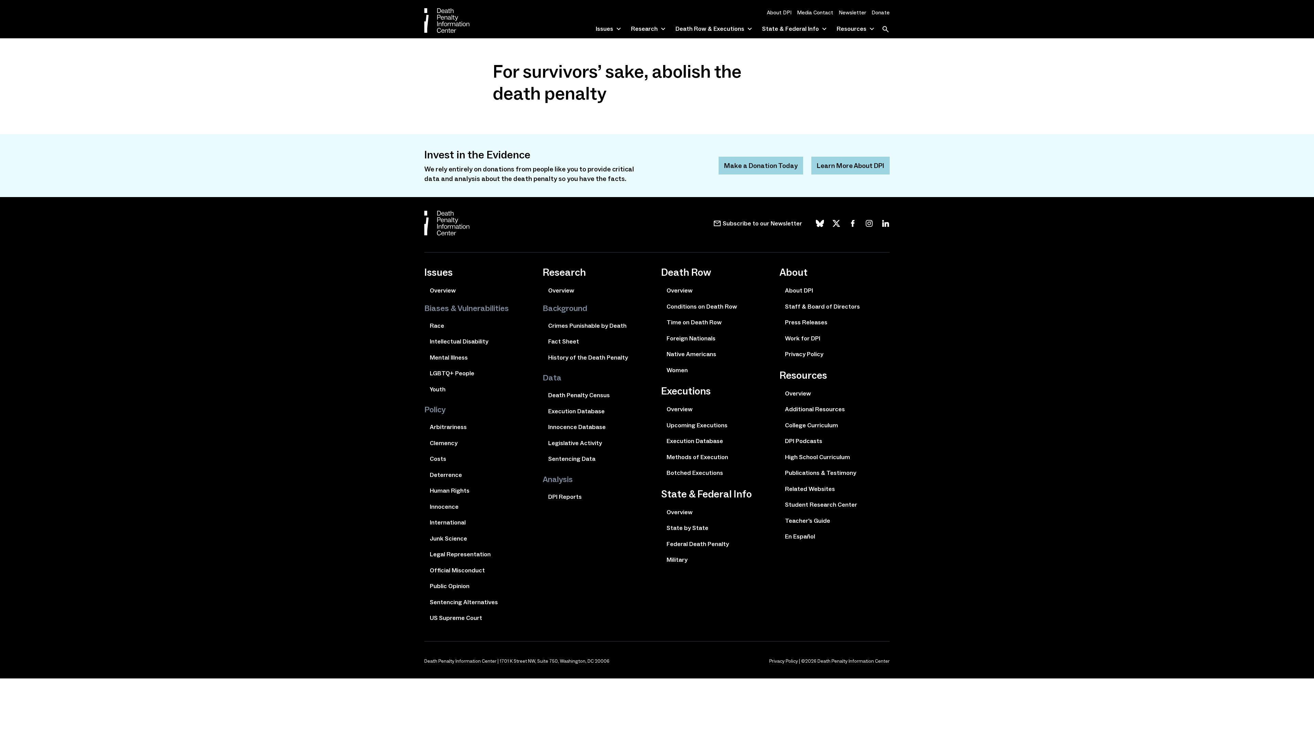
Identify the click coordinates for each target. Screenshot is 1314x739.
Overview (443, 290)
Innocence (444, 506)
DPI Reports (565, 497)
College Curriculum (811, 425)
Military (677, 559)
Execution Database (576, 411)
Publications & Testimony (820, 473)
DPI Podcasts (803, 441)
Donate (881, 12)
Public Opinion (449, 586)
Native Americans (691, 354)
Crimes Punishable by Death (587, 325)
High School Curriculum (817, 457)
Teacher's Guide (807, 520)
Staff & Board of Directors (822, 306)
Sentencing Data (571, 459)
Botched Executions (695, 473)
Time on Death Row (694, 322)
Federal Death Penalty (698, 544)
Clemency (444, 443)
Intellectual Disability (459, 341)
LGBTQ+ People (452, 373)
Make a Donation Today (761, 165)
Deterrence (446, 475)
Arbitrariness (448, 427)
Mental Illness (449, 357)
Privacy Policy (804, 354)
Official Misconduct (457, 570)
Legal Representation (460, 554)
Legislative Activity (575, 443)
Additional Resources (815, 409)
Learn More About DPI (850, 165)
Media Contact (815, 12)
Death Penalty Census (579, 395)
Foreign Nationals (691, 338)
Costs (438, 459)
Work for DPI (802, 338)
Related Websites (810, 489)
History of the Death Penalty (588, 357)
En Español (800, 536)
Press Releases (806, 322)
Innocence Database (577, 427)
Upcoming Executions (697, 425)
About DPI (779, 12)
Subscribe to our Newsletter (762, 223)
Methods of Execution (697, 457)
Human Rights (449, 490)
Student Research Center (821, 504)
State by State (687, 528)
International (448, 522)
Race (437, 325)
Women (677, 370)
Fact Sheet (563, 341)
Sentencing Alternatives (464, 602)
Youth (438, 389)
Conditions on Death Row (702, 306)
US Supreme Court (456, 618)
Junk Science (448, 538)
